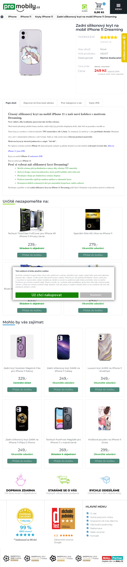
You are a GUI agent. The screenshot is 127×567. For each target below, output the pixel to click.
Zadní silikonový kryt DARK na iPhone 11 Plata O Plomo (22, 441)
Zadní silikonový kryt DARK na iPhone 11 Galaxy (63, 369)
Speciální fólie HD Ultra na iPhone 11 (93, 233)
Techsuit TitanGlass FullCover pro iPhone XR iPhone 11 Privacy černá (32, 235)
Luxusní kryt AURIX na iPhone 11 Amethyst (105, 369)
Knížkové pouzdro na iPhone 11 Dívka (104, 441)
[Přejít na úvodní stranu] (21, 7)
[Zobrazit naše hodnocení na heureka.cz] (25, 540)
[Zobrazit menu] (118, 7)
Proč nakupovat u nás (71, 103)
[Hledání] (84, 7)
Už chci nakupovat (47, 295)
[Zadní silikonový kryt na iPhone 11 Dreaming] (30, 52)
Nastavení (95, 295)
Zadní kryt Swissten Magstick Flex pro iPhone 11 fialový (22, 369)
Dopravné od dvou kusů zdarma (39, 103)
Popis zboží (11, 103)
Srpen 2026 (94, 103)
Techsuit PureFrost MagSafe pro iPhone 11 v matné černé (63, 441)
